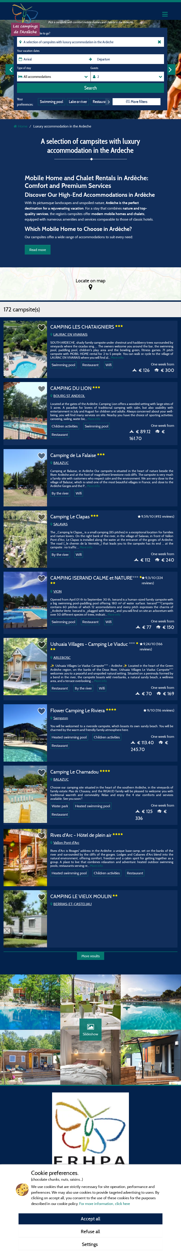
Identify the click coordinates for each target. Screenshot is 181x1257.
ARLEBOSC (62, 657)
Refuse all (90, 1231)
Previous (11, 69)
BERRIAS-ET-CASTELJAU (72, 904)
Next (170, 69)
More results (90, 956)
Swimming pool (51, 101)
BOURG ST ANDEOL (69, 395)
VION (57, 591)
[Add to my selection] (42, 328)
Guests (94, 68)
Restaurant (101, 101)
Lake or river (78, 101)
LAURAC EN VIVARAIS (70, 334)
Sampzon (60, 718)
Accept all (90, 1218)
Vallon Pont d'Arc (66, 842)
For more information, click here (104, 1203)
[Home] (25, 12)
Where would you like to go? (33, 33)
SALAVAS (60, 524)
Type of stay (24, 68)
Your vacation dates (28, 51)
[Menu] (164, 14)
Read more (37, 249)
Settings (90, 1244)
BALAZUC (61, 463)
